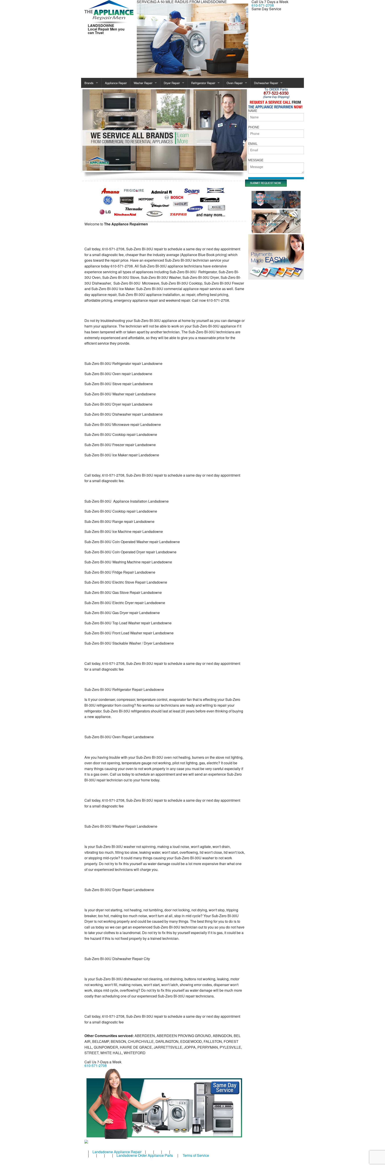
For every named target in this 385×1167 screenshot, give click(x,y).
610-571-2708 (263, 5)
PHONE (253, 127)
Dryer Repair (172, 83)
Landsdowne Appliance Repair (116, 1151)
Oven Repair (235, 83)
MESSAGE (255, 160)
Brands (89, 83)
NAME (252, 110)
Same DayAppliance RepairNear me (267, 198)
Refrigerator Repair (203, 83)
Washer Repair (143, 83)
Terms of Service (196, 1155)
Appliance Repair (116, 83)
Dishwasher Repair (266, 83)
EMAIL (253, 143)
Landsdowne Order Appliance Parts (145, 1155)
